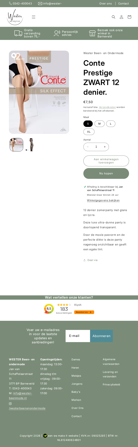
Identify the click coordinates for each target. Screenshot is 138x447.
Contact (123, 3)
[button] (34, 17)
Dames (76, 359)
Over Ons (78, 407)
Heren (75, 367)
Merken (76, 399)
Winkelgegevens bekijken (103, 200)
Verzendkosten (107, 107)
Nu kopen (106, 173)
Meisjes (76, 375)
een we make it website (63, 435)
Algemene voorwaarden (111, 361)
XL (89, 131)
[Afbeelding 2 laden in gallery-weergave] (31, 144)
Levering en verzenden (110, 374)
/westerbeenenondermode (22, 408)
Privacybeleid (111, 384)
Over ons (105, 3)
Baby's (76, 391)
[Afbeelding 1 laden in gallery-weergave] (16, 144)
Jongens (77, 383)
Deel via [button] (93, 260)
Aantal (87, 139)
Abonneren (102, 336)
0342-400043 (22, 3)
